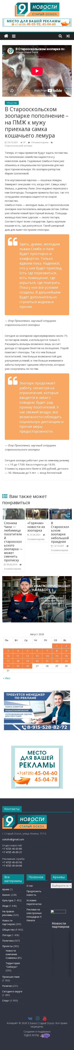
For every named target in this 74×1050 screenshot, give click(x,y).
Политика (8, 940)
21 (47, 661)
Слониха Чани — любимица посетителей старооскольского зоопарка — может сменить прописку (13, 541)
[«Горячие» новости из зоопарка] (37, 510)
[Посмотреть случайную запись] (68, 36)
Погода (6, 935)
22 (56, 661)
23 (66, 661)
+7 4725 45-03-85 (12, 848)
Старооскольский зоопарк (18, 145)
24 (8, 666)
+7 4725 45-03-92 (12, 862)
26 (27, 666)
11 (18, 656)
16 (66, 656)
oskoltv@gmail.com (13, 839)
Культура (7, 900)
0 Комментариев (39, 142)
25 (18, 666)
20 (37, 661)
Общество (12, 102)
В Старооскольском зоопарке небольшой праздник (60, 532)
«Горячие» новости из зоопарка (36, 526)
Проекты (7, 946)
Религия (7, 986)
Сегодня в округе (12, 991)
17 (8, 661)
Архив (5, 889)
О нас (30, 885)
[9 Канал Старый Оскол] (6, 36)
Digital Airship (31, 1035)
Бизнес (6, 894)
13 (37, 656)
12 (27, 656)
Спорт (5, 1000)
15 (56, 656)
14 (47, 656)
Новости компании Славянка (11, 954)
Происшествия (10, 976)
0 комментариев (12, 568)
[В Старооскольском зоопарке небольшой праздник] (60, 510)
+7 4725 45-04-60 (12, 865)
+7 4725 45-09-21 (12, 852)
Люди (5, 905)
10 (8, 656)
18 (18, 661)
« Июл (6, 678)
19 (27, 661)
